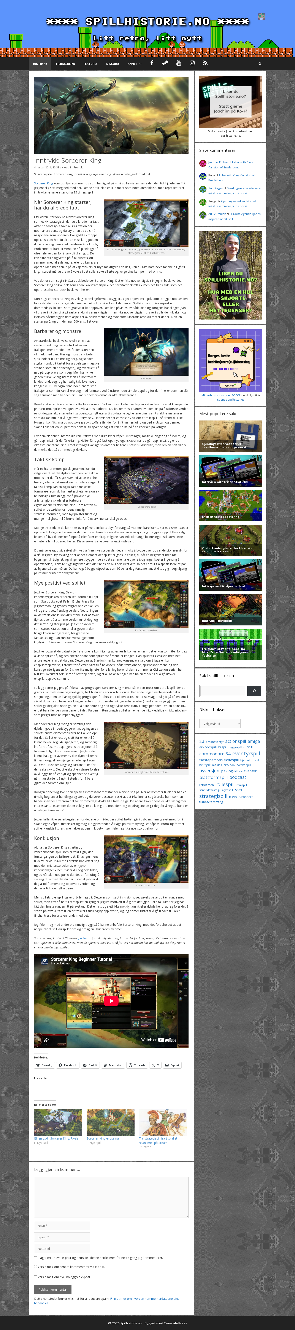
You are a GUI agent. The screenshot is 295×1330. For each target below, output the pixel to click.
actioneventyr (215, 742)
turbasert (246, 796)
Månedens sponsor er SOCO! (220, 395)
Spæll (239, 790)
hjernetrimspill (250, 760)
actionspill (235, 741)
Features (91, 64)
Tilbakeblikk (65, 64)
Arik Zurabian (217, 214)
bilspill (222, 747)
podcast (237, 777)
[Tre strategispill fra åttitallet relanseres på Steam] (163, 1122)
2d (201, 741)
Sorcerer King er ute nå (103, 1138)
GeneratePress (175, 1323)
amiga (254, 741)
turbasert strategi (211, 802)
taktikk (233, 797)
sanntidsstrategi (209, 790)
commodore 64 (215, 754)
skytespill (227, 790)
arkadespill (208, 747)
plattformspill (213, 777)
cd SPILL (248, 747)
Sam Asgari (215, 188)
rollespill (225, 784)
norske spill (243, 765)
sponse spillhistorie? (230, 399)
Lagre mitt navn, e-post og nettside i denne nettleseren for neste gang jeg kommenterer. (100, 1258)
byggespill (235, 747)
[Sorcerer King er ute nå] (111, 1122)
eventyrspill (246, 753)
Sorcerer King (43, 183)
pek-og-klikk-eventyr (239, 770)
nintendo (229, 765)
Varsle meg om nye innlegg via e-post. (64, 1277)
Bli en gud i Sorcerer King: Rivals (56, 1138)
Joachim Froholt (73, 167)
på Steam (84, 938)
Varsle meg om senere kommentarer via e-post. (71, 1267)
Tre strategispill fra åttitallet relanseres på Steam (158, 1140)
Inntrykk (40, 64)
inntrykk (205, 765)
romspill (241, 785)
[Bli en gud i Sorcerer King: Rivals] (58, 1122)
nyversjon (209, 770)
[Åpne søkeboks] (260, 63)
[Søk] (254, 691)
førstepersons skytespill (219, 760)
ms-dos (217, 765)
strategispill (213, 795)
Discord (112, 64)
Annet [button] (132, 64)
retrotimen (206, 785)
